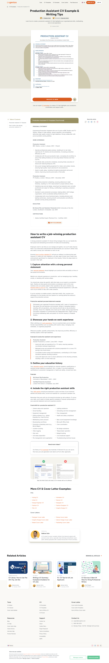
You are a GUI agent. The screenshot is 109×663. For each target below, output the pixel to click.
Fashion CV (35, 505)
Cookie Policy (42, 626)
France (11, 645)
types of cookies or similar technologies (31, 654)
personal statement (39, 270)
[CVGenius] (12, 2)
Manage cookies (78, 657)
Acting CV (35, 497)
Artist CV (34, 500)
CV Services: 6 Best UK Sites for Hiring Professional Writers (90, 580)
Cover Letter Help (11, 626)
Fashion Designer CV (62, 505)
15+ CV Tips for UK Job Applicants (65, 579)
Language (84, 2)
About (40, 623)
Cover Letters (64, 2)
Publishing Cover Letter (63, 522)
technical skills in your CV (37, 287)
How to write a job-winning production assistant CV (15, 126)
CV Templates (47, 2)
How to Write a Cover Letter (78, 610)
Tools (40, 2)
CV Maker (9, 605)
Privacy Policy (42, 633)
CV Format (42, 612)
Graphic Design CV (61, 508)
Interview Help (10, 631)
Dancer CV (59, 500)
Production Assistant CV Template (17, 122)
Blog (8, 621)
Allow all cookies (93, 657)
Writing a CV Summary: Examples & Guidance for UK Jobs (41, 580)
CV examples (44, 449)
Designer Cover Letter (38, 517)
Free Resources (74, 2)
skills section (37, 391)
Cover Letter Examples (77, 605)
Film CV (34, 508)
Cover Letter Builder (12, 610)
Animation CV (60, 497)
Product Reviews (11, 633)
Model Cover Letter (37, 522)
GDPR (40, 638)
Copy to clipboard (55, 222)
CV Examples (56, 2)
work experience (47, 323)
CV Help (9, 623)
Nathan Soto (45, 533)
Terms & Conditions (44, 631)
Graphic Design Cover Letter (40, 520)
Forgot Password (43, 628)
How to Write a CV (44, 610)
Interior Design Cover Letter (64, 520)
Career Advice (10, 628)
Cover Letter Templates (77, 607)
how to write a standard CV (43, 254)
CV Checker (10, 607)
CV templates (45, 105)
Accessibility (42, 636)
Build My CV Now (52, 99)
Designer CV (59, 502)
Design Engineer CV (38, 502)
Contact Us (42, 621)
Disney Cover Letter (62, 517)
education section (39, 366)
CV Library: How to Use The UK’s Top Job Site (18, 579)
